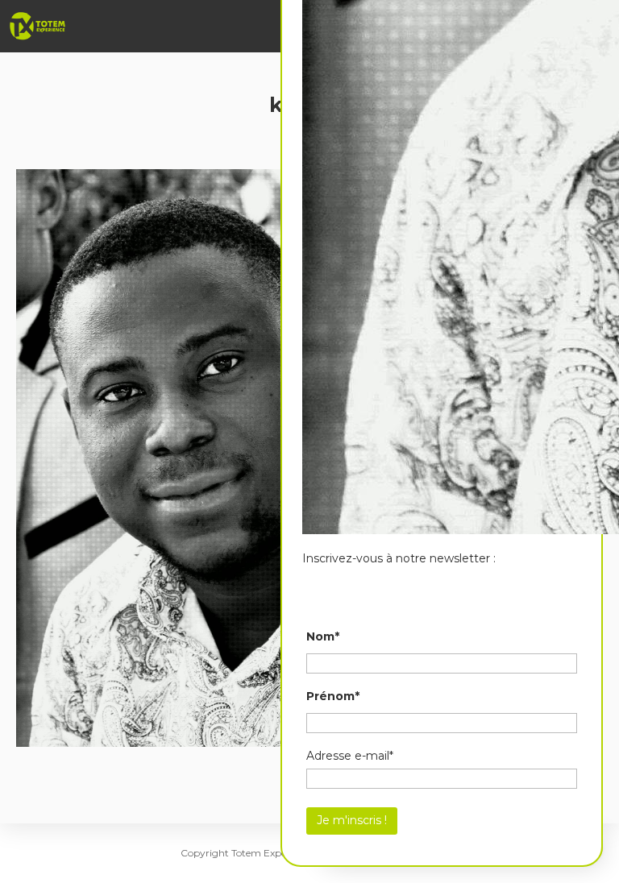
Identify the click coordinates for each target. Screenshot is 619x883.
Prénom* (332, 696)
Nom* (322, 636)
